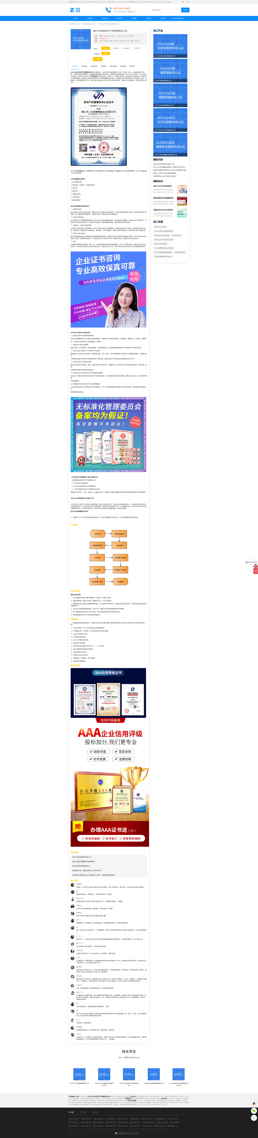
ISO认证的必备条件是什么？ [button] (82, 857)
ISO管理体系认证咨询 (88, 24)
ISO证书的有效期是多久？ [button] (81, 866)
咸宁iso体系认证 (98, 1126)
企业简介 (90, 18)
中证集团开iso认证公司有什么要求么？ (165, 176)
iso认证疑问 (98, 1131)
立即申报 (134, 18)
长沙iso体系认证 (160, 1119)
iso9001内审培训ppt (179, 252)
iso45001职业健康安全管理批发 (163, 252)
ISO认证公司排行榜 (177, 18)
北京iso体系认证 (74, 1119)
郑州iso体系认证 (135, 1119)
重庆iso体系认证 (86, 1122)
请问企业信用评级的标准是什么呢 (163, 164)
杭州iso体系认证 (123, 1119)
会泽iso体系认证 (135, 1126)
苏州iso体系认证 (110, 1119)
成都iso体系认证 (98, 1122)
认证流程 (84, 66)
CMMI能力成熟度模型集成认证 (153, 1083)
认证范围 (117, 1131)
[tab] (109, 857)
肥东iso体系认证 (162, 1122)
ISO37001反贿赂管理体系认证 (79, 1083)
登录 (183, 2)
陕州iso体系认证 (74, 1126)
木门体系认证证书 (176, 235)
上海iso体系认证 (98, 1119)
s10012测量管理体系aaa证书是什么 (164, 248)
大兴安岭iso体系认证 (148, 1122)
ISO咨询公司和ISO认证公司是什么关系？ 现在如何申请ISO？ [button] (94, 875)
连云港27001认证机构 (160, 227)
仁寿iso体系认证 (123, 1126)
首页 (75, 18)
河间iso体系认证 (123, 1122)
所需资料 (103, 66)
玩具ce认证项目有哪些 (160, 244)
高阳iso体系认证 (110, 1122)
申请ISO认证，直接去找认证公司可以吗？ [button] (87, 870)
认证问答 (163, 18)
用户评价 (132, 66)
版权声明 (138, 1131)
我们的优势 (113, 66)
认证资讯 (148, 18)
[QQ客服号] (254, 1104)
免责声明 (131, 1131)
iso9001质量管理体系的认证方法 (163, 256)
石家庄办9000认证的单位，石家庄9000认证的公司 (163, 210)
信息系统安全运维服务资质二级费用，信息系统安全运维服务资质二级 (164, 198)
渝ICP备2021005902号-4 (107, 1134)
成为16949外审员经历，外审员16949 (163, 186)
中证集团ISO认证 (74, 24)
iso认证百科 (90, 1131)
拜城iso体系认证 (160, 1126)
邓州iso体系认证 (86, 1126)
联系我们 (124, 1131)
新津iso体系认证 (110, 1126)
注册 (188, 2)
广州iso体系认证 (172, 1119)
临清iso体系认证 (175, 1122)
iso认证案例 (72, 1131)
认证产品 (119, 18)
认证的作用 (93, 66)
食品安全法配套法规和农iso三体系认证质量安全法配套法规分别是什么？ (176, 170)
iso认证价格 (81, 1131)
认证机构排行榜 (108, 1131)
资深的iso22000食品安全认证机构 (163, 239)
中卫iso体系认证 (147, 1126)
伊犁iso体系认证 (172, 1126)
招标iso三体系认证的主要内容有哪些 (164, 173)
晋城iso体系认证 (135, 1122)
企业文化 (105, 18)
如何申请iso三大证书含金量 (161, 235)
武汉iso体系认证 (147, 1119)
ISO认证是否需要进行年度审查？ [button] (84, 862)
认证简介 (75, 66)
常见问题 (123, 66)
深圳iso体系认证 (74, 1122)
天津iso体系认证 (86, 1119)
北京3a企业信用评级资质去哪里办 (163, 231)
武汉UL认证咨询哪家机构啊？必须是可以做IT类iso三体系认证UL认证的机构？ (177, 167)
